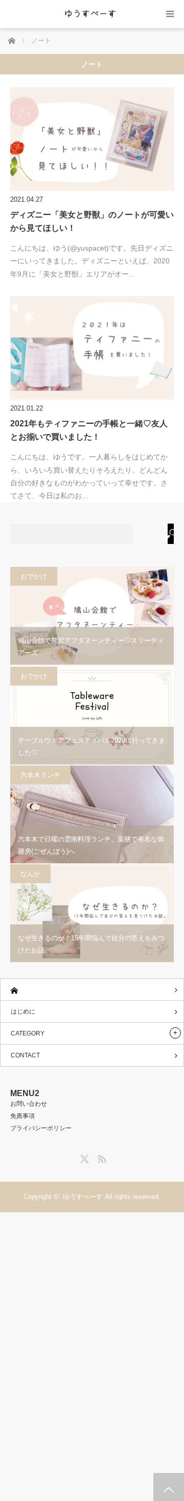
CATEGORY (27, 1033)
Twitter (83, 1157)
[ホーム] (92, 990)
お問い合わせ (28, 1103)
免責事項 (22, 1116)
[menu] (170, 14)
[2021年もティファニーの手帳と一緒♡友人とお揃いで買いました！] (92, 348)
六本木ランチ (40, 775)
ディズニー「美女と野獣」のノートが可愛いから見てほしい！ (92, 221)
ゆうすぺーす (83, 1196)
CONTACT (25, 1055)
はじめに (23, 1011)
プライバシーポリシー (41, 1128)
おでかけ (33, 576)
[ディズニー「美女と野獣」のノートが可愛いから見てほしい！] (92, 139)
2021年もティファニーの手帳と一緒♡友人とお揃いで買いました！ (89, 430)
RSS (100, 1157)
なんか (30, 874)
